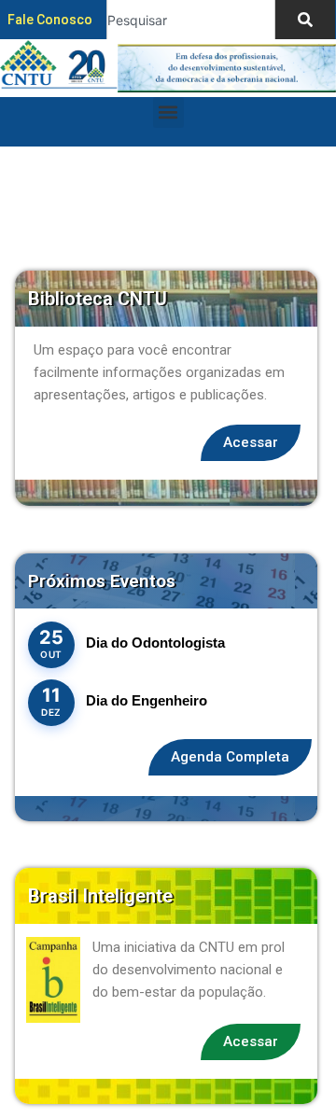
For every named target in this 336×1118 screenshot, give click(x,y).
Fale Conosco (49, 19)
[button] (168, 112)
